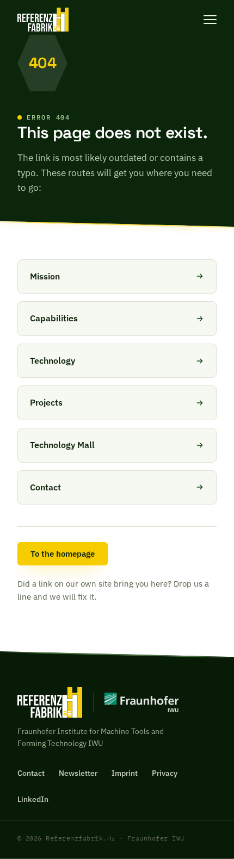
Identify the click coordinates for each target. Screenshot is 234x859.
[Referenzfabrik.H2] (43, 20)
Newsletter (78, 773)
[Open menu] (210, 19)
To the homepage (62, 554)
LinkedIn (32, 799)
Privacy (164, 773)
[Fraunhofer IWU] (135, 702)
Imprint (125, 773)
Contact (31, 773)
